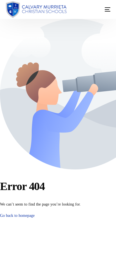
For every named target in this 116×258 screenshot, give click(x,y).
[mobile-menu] (101, 9)
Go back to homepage (17, 215)
